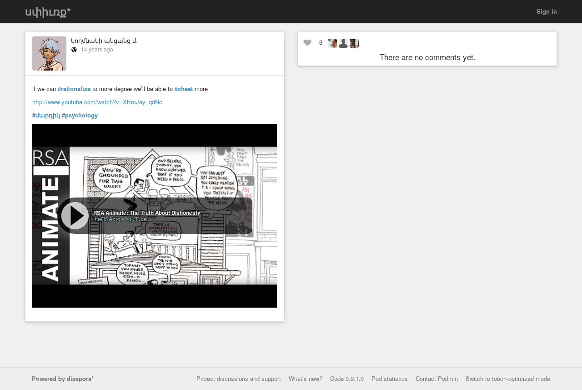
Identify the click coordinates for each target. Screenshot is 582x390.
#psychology (80, 115)
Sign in (547, 11)
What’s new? (305, 378)
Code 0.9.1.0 (347, 378)
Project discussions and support (238, 378)
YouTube (136, 219)
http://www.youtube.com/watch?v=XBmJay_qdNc (97, 101)
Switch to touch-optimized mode (508, 378)
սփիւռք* (48, 11)
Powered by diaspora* (63, 378)
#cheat (184, 89)
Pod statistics (389, 378)
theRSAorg (106, 219)
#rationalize (74, 89)
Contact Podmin (437, 378)
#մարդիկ (46, 115)
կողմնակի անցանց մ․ (104, 40)
